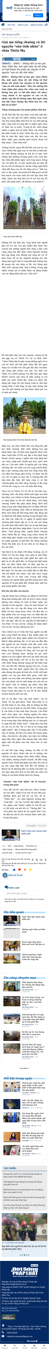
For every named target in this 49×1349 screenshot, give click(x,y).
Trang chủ (5, 1348)
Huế (9, 846)
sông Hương (18, 846)
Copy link (15, 1348)
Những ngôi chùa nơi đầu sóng (33, 930)
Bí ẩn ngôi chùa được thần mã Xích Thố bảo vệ (33, 943)
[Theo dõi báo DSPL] (24, 59)
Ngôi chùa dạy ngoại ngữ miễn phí (34, 832)
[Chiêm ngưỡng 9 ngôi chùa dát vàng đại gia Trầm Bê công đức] (11, 958)
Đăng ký (38, 15)
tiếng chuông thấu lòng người (25, 849)
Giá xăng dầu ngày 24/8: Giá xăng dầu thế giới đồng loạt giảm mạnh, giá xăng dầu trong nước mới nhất (33, 1118)
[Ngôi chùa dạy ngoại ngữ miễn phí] (11, 835)
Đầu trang (31, 1341)
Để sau (28, 15)
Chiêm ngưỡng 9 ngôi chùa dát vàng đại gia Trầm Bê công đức (32, 956)
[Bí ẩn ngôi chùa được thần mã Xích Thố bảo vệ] (11, 946)
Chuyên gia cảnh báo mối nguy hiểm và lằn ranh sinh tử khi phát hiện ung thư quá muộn (33, 1086)
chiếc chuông (7, 849)
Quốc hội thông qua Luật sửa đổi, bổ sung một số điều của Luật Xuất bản (33, 1135)
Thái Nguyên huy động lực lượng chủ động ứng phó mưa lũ (33, 984)
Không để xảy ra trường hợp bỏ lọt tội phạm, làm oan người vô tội (23, 1190)
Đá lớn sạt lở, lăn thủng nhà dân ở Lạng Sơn (33, 1033)
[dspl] (3, 25)
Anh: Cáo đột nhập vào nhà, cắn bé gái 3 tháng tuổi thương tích (32, 1102)
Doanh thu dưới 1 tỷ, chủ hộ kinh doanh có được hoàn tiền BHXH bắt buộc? (22, 1175)
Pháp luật (23, 24)
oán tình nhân (7, 852)
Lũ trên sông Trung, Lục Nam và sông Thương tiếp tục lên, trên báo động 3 (33, 1001)
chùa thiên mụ (31, 846)
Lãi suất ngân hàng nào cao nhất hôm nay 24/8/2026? (32, 1148)
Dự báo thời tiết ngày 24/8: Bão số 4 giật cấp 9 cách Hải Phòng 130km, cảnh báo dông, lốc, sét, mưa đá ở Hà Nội (33, 1049)
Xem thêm (24, 1068)
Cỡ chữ (24, 1348)
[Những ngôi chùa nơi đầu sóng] (11, 933)
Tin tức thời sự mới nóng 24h (14, 1242)
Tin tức (11, 24)
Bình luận (34, 1348)
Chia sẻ (44, 1348)
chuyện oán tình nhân (23, 852)
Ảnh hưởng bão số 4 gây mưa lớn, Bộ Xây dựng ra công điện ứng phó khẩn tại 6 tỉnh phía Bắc (33, 1018)
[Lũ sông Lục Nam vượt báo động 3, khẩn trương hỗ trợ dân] (24, 1227)
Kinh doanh (37, 24)
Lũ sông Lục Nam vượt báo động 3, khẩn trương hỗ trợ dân (21, 1247)
